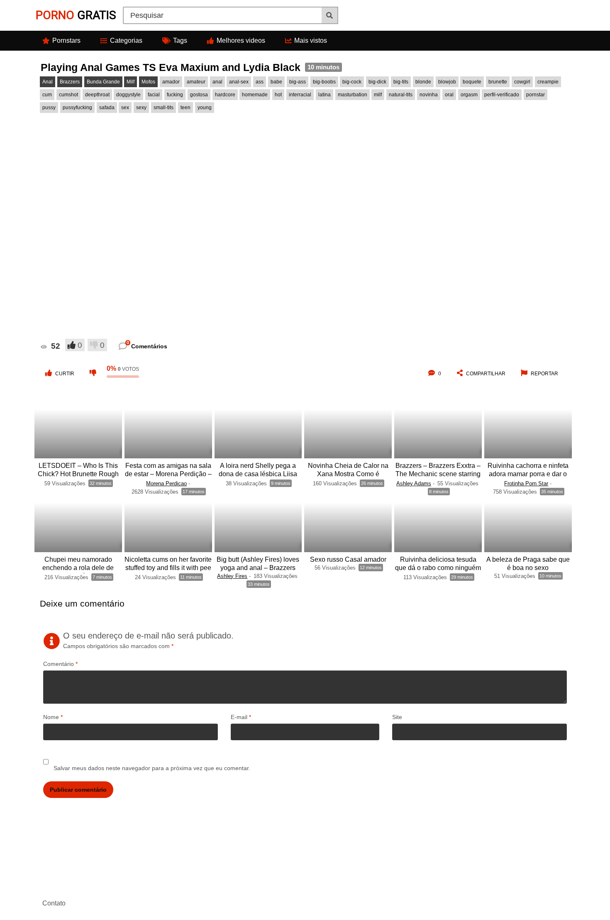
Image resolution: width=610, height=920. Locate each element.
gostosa (199, 95)
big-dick (377, 82)
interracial (300, 95)
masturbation (352, 95)
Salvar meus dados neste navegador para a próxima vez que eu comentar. (152, 768)
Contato (54, 903)
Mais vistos (310, 40)
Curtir (64, 374)
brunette (497, 82)
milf (378, 95)
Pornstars (66, 40)
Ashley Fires (232, 576)
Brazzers (70, 82)
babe (276, 82)
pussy (49, 107)
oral (449, 95)
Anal (47, 82)
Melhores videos (241, 40)
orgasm (469, 95)
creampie (548, 82)
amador (171, 82)
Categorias (126, 40)
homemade (255, 95)
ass (260, 82)
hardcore (225, 95)
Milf (130, 82)
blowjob (447, 82)
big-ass (297, 82)
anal (217, 82)
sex (125, 107)
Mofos (148, 82)
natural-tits (400, 95)
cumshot (68, 95)
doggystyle (128, 95)
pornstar (535, 95)
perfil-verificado (501, 95)
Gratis (76, 15)
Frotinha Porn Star (526, 483)
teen (185, 107)
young (205, 107)
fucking (175, 95)
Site (397, 717)
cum (47, 95)
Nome (53, 717)
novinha (429, 95)
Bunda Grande (103, 82)
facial (154, 95)
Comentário (60, 664)
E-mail (241, 717)
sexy (141, 107)
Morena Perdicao (166, 483)
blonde (423, 82)
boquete (472, 82)
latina (324, 95)
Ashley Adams (413, 483)
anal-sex (239, 82)
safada (107, 107)
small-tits (163, 107)
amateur (196, 82)
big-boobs (324, 82)
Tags (180, 40)
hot (278, 95)
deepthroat (97, 95)
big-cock (351, 82)
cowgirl (522, 82)
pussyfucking (77, 107)
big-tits (400, 82)
